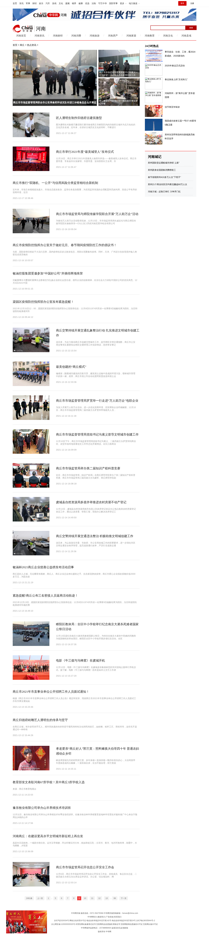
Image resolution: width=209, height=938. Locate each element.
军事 (28, 3)
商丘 (22, 45)
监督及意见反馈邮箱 (120, 928)
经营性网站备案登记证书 (86, 924)
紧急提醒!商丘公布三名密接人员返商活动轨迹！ (45, 595)
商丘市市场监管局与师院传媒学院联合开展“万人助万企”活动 (97, 214)
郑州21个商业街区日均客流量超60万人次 (167, 184)
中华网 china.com (23, 29)
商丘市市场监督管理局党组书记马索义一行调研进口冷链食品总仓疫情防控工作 (118, 73)
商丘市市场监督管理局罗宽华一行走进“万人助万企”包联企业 (97, 400)
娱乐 (41, 3)
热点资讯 (31, 45)
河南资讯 (39, 35)
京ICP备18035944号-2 (145, 920)
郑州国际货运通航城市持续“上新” (163, 163)
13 (107, 898)
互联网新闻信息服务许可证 (132, 924)
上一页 (40, 898)
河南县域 (186, 35)
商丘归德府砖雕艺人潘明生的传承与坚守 (40, 720)
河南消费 (76, 35)
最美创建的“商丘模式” (71, 366)
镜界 (74, 3)
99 (115, 898)
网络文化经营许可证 (77, 920)
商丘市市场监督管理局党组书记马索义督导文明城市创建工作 (97, 434)
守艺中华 (102, 3)
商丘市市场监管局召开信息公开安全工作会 (85, 867)
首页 (15, 3)
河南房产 (113, 35)
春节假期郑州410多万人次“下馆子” (164, 177)
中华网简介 (92, 917)
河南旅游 (94, 35)
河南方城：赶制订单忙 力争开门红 (164, 191)
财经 (34, 3)
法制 (94, 3)
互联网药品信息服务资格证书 (108, 924)
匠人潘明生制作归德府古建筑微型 (79, 118)
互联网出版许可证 (150, 924)
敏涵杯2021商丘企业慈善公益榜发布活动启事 (43, 567)
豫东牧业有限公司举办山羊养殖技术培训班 (42, 807)
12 (99, 898)
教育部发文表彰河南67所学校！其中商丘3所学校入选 (49, 782)
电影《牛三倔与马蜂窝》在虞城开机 (80, 660)
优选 (87, 3)
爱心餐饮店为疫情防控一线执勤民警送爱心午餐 (118, 102)
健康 (80, 3)
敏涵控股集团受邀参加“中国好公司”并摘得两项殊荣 (48, 273)
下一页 (123, 898)
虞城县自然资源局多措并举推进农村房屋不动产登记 (91, 502)
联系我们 (117, 917)
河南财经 (58, 35)
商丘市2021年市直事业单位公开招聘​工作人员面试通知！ (51, 691)
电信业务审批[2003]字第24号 (124, 920)
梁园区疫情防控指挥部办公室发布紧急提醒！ (43, 301)
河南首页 (21, 35)
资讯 (21, 3)
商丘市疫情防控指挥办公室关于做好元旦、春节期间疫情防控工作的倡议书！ (65, 245)
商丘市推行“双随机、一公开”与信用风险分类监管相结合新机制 (55, 183)
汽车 (48, 3)
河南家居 (131, 35)
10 (85, 898)
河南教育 (150, 35)
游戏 (54, 3)
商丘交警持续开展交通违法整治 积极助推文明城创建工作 (94, 536)
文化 (61, 3)
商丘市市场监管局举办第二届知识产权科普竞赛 (88, 468)
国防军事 (113, 3)
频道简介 (101, 917)
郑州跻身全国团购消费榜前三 (162, 170)
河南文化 (168, 35)
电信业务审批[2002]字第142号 (98, 920)
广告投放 (109, 917)
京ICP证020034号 (61, 920)
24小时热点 (152, 46)
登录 (182, 3)
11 (92, 898)
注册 (192, 3)
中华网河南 (75, 913)
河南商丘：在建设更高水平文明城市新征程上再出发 (48, 836)
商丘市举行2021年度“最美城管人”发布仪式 (85, 151)
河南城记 (154, 157)
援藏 (67, 3)
